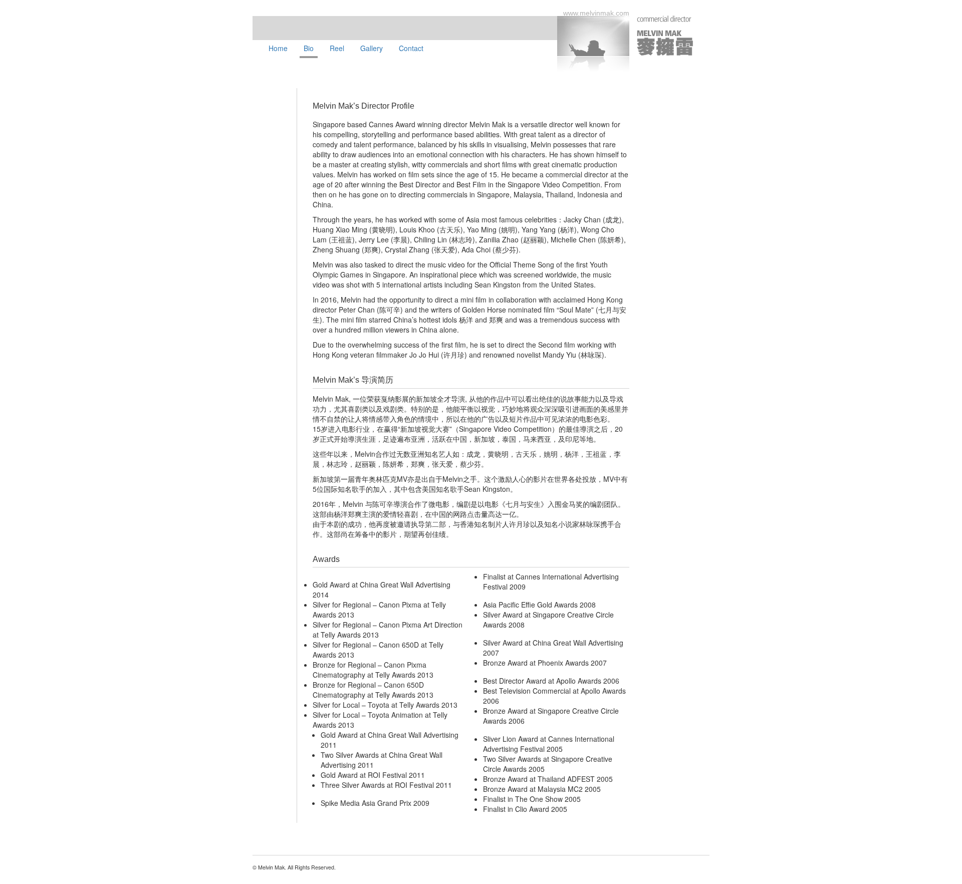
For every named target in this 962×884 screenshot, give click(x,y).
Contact (411, 48)
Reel (337, 48)
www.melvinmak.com (596, 13)
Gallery (371, 48)
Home (278, 48)
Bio (309, 48)
